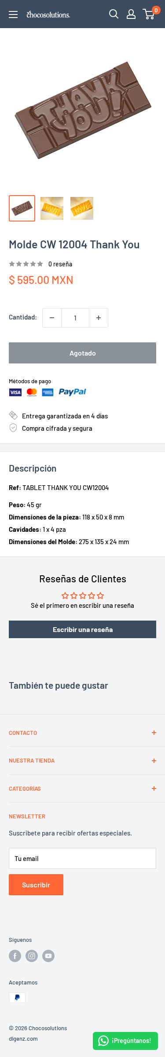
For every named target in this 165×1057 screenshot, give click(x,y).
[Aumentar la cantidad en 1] (98, 318)
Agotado (83, 353)
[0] (148, 14)
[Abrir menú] (13, 14)
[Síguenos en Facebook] (15, 956)
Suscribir (36, 884)
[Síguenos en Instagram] (32, 956)
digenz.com (23, 1038)
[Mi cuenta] (131, 14)
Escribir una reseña (83, 629)
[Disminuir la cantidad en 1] (52, 318)
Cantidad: (23, 317)
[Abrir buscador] (114, 14)
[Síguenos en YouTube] (48, 956)
